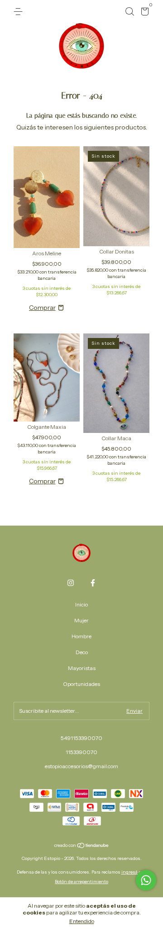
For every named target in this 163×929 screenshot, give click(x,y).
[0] (143, 13)
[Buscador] (129, 12)
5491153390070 (81, 738)
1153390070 (81, 752)
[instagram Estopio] (70, 582)
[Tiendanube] (81, 846)
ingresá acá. (134, 872)
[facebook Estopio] (92, 582)
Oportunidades (81, 684)
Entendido (81, 921)
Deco (82, 652)
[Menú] (20, 12)
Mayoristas (82, 668)
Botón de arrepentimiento (81, 881)
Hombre (81, 636)
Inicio (81, 604)
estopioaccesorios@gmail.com (81, 766)
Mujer (81, 620)
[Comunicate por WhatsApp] (146, 880)
